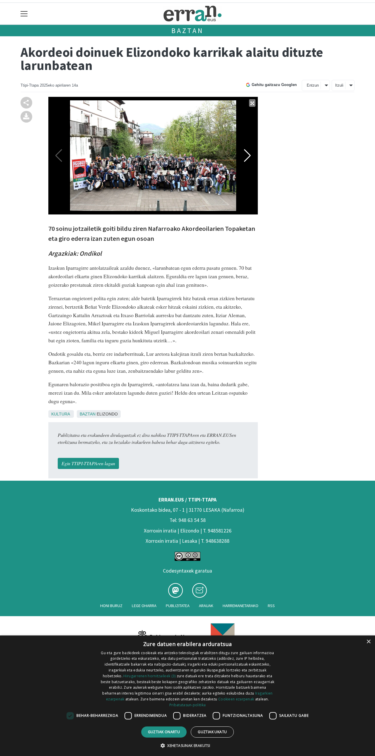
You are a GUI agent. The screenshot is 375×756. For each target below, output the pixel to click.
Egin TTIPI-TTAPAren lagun (88, 463)
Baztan (187, 30)
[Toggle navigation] (24, 13)
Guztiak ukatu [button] (212, 731)
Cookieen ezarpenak (236, 699)
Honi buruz (111, 605)
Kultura (60, 414)
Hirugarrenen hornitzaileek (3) (149, 675)
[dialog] (187, 695)
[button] (187, 745)
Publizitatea (178, 605)
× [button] (368, 642)
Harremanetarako (240, 605)
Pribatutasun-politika (187, 704)
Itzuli (339, 85)
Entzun (313, 85)
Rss (271, 605)
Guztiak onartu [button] (164, 731)
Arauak (206, 605)
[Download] (26, 116)
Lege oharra (144, 605)
